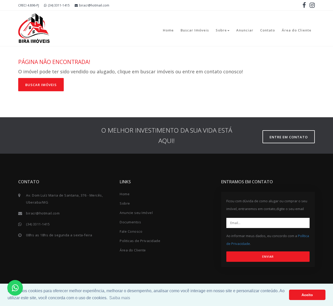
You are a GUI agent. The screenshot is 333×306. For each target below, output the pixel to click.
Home (168, 30)
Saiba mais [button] (119, 298)
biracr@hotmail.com (94, 5)
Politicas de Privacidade (140, 240)
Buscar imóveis (41, 84)
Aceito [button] (307, 295)
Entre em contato (289, 137)
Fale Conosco (131, 231)
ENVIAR (268, 256)
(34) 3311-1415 (59, 5)
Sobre (221, 30)
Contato (267, 30)
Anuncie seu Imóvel (136, 212)
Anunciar (244, 30)
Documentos (130, 222)
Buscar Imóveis (195, 30)
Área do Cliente (296, 30)
